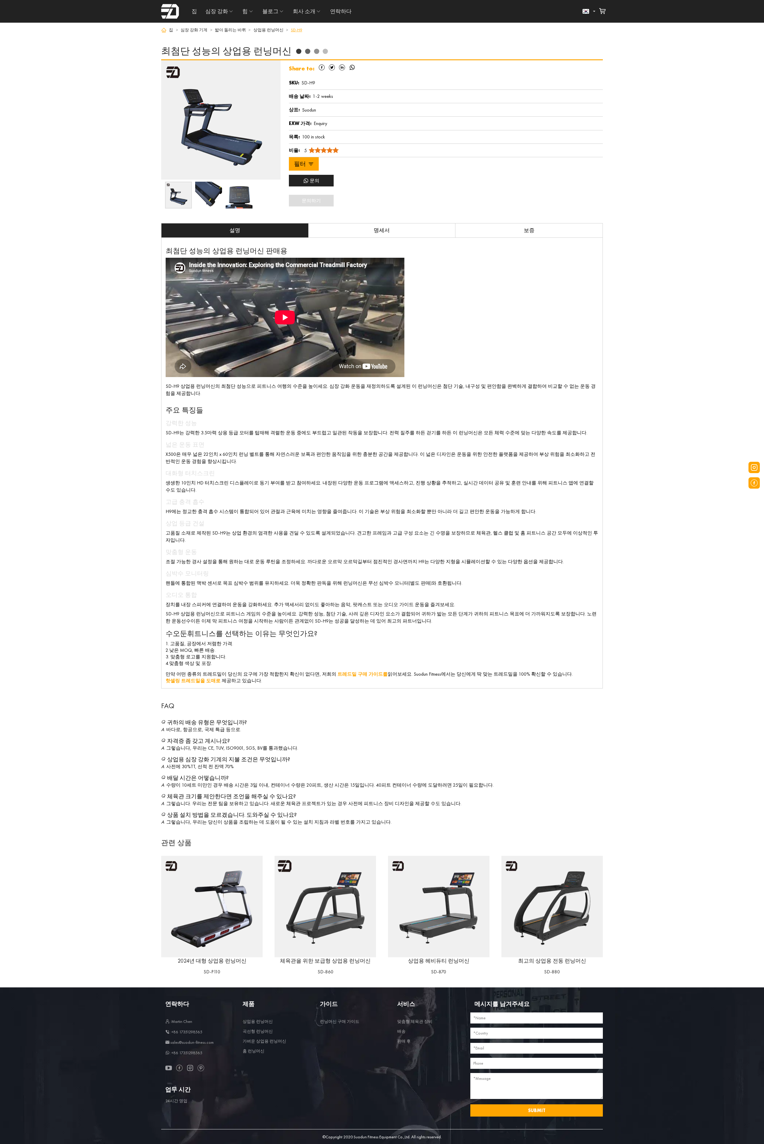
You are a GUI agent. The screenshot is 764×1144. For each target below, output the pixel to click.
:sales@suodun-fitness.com (192, 1042)
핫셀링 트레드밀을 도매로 (193, 680)
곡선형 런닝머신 (258, 1031)
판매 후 (404, 1041)
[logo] (170, 11)
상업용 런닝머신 (258, 1021)
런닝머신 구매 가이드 (339, 1021)
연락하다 (341, 11)
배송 (401, 1031)
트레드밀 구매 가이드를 (363, 674)
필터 (300, 164)
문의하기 (311, 200)
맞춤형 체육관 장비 (414, 1021)
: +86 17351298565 (186, 1032)
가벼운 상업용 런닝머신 (264, 1041)
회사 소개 (304, 11)
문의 (314, 180)
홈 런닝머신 (253, 1051)
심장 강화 (216, 11)
